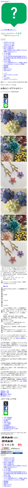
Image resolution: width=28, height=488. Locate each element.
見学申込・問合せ (6, 394)
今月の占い (10, 64)
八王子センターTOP (9, 43)
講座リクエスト (8, 68)
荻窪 (12, 56)
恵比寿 (15, 56)
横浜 (20, 57)
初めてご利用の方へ (9, 48)
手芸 (5, 76)
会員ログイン (13, 29)
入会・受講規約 (8, 50)
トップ (5, 73)
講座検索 (6, 65)
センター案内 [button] (7, 54)
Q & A (23, 50)
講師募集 (6, 67)
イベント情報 (7, 62)
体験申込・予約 (5, 392)
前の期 (6, 286)
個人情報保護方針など (10, 427)
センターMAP (7, 56)
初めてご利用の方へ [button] (9, 47)
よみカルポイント (12, 51)
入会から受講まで (17, 50)
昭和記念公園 (9, 57)
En (3, 1)
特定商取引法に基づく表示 (11, 428)
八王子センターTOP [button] (9, 42)
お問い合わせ (7, 70)
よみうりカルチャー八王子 (11, 74)
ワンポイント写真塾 (19, 64)
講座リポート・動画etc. (17, 62)
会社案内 (6, 420)
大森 (15, 57)
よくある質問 (7, 53)
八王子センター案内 (9, 45)
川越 (8, 59)
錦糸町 (19, 56)
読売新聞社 (7, 425)
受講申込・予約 (5, 391)
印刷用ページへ (6, 395)
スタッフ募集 (7, 423)
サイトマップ (7, 430)
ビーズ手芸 (7, 77)
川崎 (17, 57)
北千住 (23, 56)
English (6, 1)
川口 (24, 57)
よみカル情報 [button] (7, 61)
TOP (2, 1)
